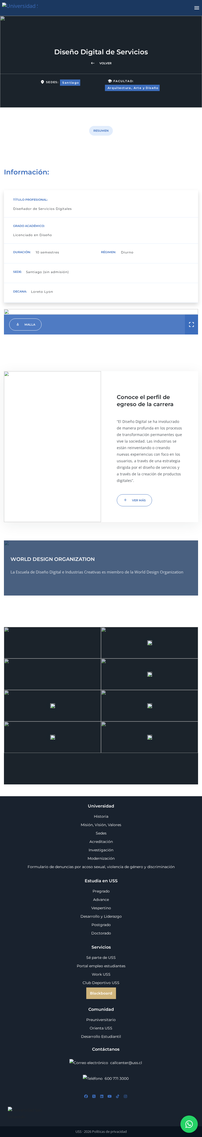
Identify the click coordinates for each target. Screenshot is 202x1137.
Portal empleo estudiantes (101, 966)
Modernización (101, 858)
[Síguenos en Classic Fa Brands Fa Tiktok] (118, 1097)
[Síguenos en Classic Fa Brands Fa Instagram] (125, 1097)
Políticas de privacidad (109, 1131)
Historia (101, 816)
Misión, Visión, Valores (101, 825)
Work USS (101, 974)
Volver (101, 63)
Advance (101, 899)
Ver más (134, 500)
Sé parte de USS (101, 957)
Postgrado (101, 925)
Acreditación (101, 842)
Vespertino (101, 908)
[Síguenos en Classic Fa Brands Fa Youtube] (110, 1097)
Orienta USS (101, 1028)
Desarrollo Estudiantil (101, 1036)
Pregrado (101, 891)
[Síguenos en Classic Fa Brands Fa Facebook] (86, 1097)
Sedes (101, 833)
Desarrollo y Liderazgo (101, 916)
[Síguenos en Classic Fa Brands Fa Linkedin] (102, 1097)
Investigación (101, 850)
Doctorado (101, 933)
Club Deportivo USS (101, 983)
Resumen (101, 130)
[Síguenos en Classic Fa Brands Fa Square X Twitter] (94, 1097)
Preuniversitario (101, 1020)
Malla (25, 324)
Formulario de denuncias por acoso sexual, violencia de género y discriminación (101, 867)
